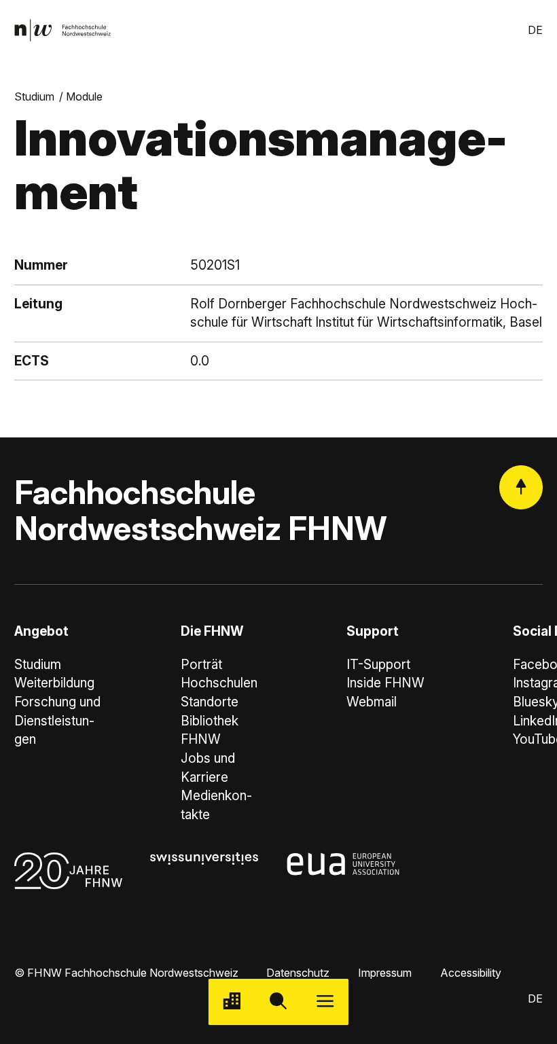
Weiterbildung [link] (54, 683)
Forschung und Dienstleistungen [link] (57, 720)
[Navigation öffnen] (325, 1002)
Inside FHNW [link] (385, 683)
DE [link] (535, 30)
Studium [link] (34, 96)
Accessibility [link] (470, 972)
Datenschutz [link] (297, 972)
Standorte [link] (209, 702)
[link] (62, 30)
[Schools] (232, 1002)
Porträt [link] (201, 664)
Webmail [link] (371, 702)
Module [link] (84, 96)
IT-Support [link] (378, 664)
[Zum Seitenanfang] (521, 487)
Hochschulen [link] (219, 683)
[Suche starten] (278, 1002)
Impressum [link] (385, 972)
